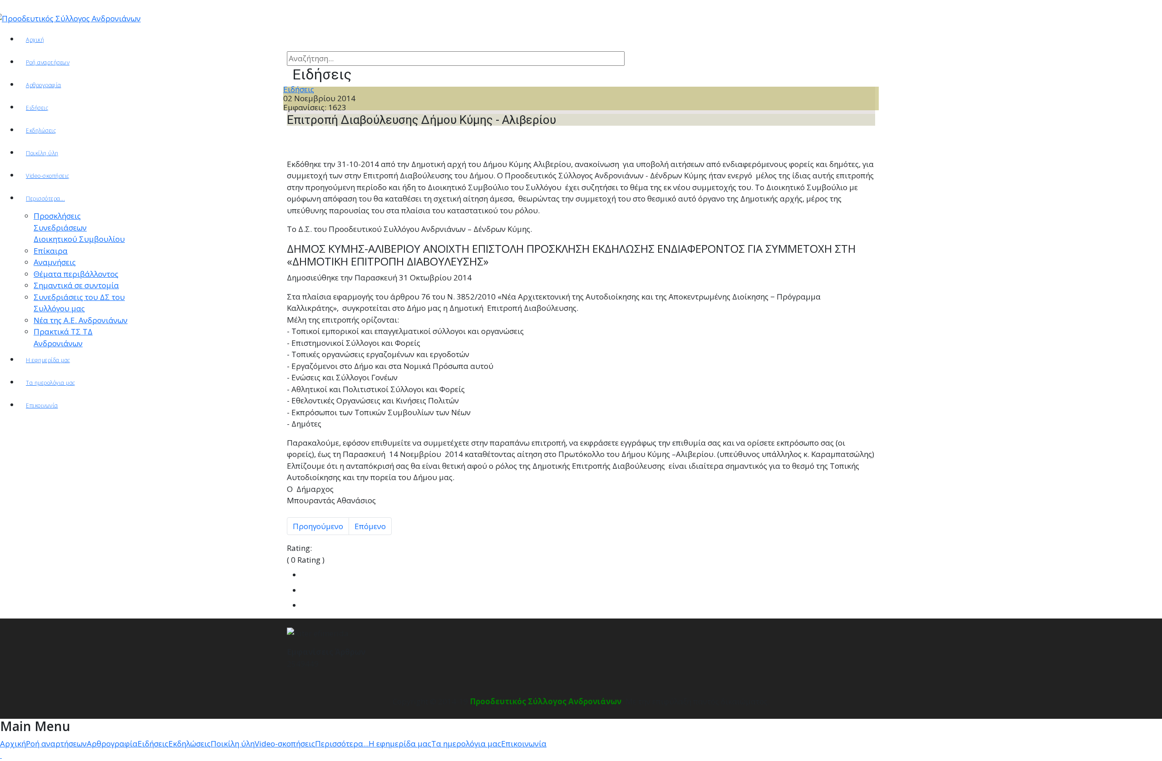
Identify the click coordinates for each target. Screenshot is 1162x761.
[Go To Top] (1, 755)
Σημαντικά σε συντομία (76, 285)
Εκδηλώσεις (41, 130)
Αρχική (35, 40)
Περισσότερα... (45, 198)
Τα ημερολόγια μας (50, 383)
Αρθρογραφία (112, 743)
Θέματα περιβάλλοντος (76, 274)
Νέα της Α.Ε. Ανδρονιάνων (81, 320)
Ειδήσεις (37, 108)
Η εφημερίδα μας (48, 360)
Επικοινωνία (42, 405)
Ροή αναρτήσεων (47, 62)
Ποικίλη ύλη (42, 153)
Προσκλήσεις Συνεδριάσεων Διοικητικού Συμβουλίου (79, 227)
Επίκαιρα (51, 250)
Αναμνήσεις (55, 262)
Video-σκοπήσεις (47, 176)
